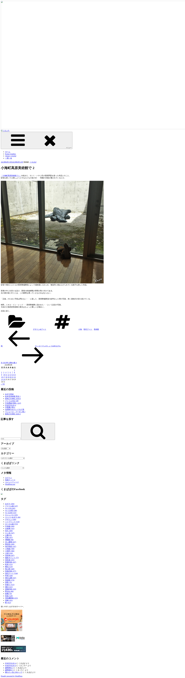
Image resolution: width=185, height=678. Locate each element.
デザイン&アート (39, 329)
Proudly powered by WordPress (11, 676)
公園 (8, 535)
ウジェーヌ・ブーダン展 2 (15, 412)
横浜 (9, 567)
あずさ (9, 504)
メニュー (69, 147)
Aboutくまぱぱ (10, 156)
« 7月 (3, 384)
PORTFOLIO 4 (10, 405)
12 (8, 375)
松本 (9, 564)
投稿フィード (10, 480)
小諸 (9, 553)
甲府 (9, 576)
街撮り (9, 585)
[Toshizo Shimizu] (2, 494)
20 (10, 377)
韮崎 (9, 600)
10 (4, 375)
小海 (80, 329)
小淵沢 (9, 551)
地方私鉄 (10, 546)
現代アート (88, 329)
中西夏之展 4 (10, 407)
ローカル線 (11, 524)
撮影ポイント (12, 558)
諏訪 (9, 587)
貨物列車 (10, 589)
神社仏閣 (10, 578)
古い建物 (10, 542)
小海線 (9, 549)
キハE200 (10, 513)
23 (2, 379)
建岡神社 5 (9, 668)
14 (13, 375)
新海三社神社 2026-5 (13, 414)
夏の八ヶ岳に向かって (13, 672)
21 (13, 377)
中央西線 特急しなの (13, 403)
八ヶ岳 (9, 533)
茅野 (8, 582)
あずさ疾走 (9, 394)
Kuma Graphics (10, 154)
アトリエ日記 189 (11, 401)
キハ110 (10, 508)
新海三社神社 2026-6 (13, 399)
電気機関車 (11, 598)
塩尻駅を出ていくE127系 (14, 409)
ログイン (8, 478)
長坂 (9, 596)
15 (15, 375)
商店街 (9, 544)
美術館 (96, 329)
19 (8, 377)
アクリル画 (11, 506)
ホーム (7, 152)
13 (10, 375)
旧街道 (9, 560)
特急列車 (10, 571)
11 (6, 375)
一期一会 (8, 158)
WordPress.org (10, 484)
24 (4, 379)
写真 (9, 537)
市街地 (9, 555)
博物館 (9, 540)
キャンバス (11, 515)
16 (2, 377)
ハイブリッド (12, 522)
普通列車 (10, 562)
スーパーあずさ (12, 517)
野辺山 (9, 591)
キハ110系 (11, 510)
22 (15, 377)
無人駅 (9, 569)
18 (6, 377)
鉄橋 (8, 594)
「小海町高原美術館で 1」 (11, 176)
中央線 (9, 526)
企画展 (9, 528)
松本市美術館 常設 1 (13, 396)
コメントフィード (12, 482)
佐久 (9, 531)
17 (4, 377)
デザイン (10, 519)
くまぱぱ (33, 162)
